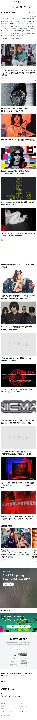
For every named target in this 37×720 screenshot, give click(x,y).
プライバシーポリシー (6, 711)
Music (3, 673)
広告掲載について (22, 706)
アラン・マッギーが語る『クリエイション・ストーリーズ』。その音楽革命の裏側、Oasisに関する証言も (18, 72)
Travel (17, 675)
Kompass (8, 681)
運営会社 (20, 703)
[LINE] (29, 7)
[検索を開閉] (32, 2)
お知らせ (3, 708)
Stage (25, 673)
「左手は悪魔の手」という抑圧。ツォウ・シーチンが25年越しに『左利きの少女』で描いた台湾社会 (16, 554)
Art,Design (9, 673)
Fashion (23, 675)
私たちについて (5, 703)
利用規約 (20, 711)
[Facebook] (21, 7)
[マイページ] (2, 2)
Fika (2, 681)
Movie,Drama (18, 673)
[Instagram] (17, 7)
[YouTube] (25, 7)
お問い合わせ (21, 708)
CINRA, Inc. (8, 689)
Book (30, 673)
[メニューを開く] (35, 2)
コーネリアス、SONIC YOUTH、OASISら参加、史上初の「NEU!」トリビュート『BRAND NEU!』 (18, 485)
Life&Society (5, 675)
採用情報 (3, 706)
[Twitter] (13, 7)
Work (12, 675)
